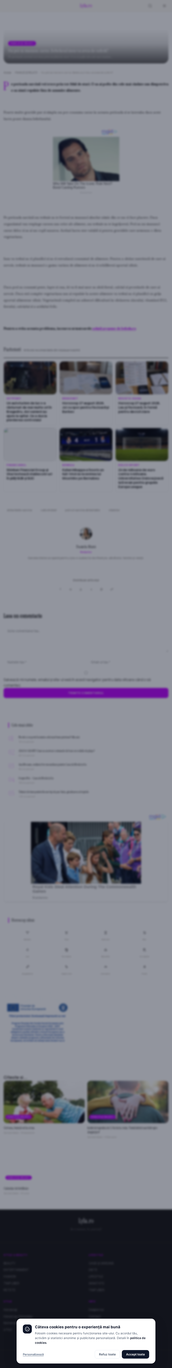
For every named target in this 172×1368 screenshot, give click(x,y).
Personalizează (33, 1354)
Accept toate (135, 1354)
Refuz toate (107, 1354)
